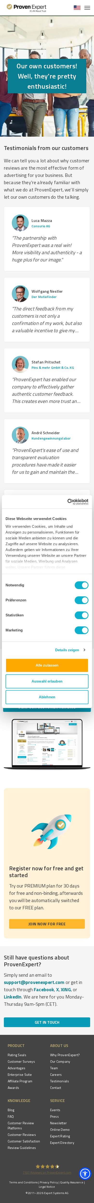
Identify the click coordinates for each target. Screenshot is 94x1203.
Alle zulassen (47, 665)
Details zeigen (67, 650)
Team (54, 1067)
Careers (56, 1074)
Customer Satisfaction (24, 1141)
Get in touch (47, 1022)
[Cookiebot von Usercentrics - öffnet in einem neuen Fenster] (67, 502)
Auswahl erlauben (47, 681)
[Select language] (77, 7)
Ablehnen (47, 697)
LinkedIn (12, 996)
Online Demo (60, 1129)
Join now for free (47, 924)
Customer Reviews (22, 1134)
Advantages (17, 1067)
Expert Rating (60, 1136)
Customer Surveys (21, 1061)
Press (54, 1116)
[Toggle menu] (87, 8)
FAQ (11, 1116)
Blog (11, 1109)
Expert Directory (62, 1142)
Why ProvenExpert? (65, 1054)
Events (55, 1109)
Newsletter (58, 1122)
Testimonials (59, 1081)
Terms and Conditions (23, 1182)
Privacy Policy (49, 1182)
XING (66, 989)
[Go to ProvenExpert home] (26, 8)
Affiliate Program (20, 1081)
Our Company (60, 1061)
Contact (55, 1087)
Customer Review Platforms (21, 1125)
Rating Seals (17, 1054)
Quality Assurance (71, 1182)
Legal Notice (47, 1186)
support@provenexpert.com (34, 982)
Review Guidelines (22, 1147)
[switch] (81, 600)
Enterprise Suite (20, 1074)
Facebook (44, 989)
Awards (13, 1087)
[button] (85, 1174)
